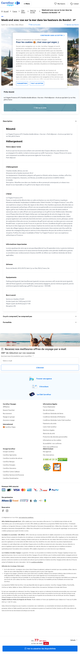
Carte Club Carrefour (49, 427)
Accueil (6, 11)
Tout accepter (37, 83)
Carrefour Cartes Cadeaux (11, 471)
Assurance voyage (9, 420)
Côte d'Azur (23, 11)
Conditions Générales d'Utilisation (54, 417)
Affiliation (6, 407)
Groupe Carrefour (8, 451)
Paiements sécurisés (49, 423)
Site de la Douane (48, 410)
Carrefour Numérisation (10, 478)
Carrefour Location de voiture (12, 458)
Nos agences (47, 451)
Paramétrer (22, 83)
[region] (40, 60)
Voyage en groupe (9, 417)
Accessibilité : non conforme (52, 443)
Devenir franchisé (8, 410)
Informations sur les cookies (52, 440)
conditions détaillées (37, 562)
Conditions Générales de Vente (53, 413)
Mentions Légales (48, 430)
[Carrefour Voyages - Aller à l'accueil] (10, 3)
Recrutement (7, 413)
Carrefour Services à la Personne (13, 475)
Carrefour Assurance (9, 468)
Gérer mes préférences (50, 447)
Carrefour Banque (8, 461)
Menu (28, 3)
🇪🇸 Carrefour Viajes (9, 427)
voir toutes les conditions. (26, 517)
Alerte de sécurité (49, 433)
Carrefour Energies (9, 465)
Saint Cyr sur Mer (33, 11)
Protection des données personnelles (55, 437)
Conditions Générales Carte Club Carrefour (57, 420)
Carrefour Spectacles (10, 455)
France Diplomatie (49, 407)
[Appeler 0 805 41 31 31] (60, 459)
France (15, 11)
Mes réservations (48, 455)
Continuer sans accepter (51, 35)
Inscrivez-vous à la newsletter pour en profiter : (17, 356)
